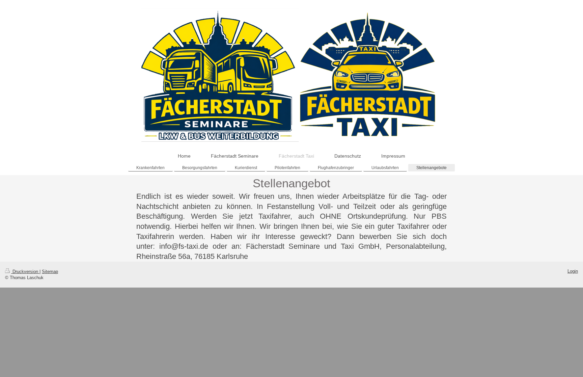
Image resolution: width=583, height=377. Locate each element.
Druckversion (25, 271)
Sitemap (50, 271)
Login (572, 271)
